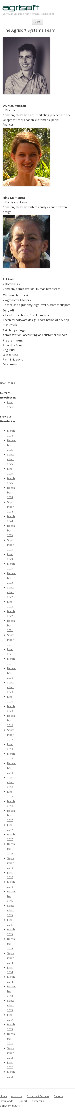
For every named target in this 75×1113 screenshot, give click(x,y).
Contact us (38, 1101)
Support (22, 1101)
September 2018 (10, 782)
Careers (58, 1096)
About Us (16, 1096)
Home (3, 1096)
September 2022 (10, 592)
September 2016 (10, 862)
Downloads (6, 1101)
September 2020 (10, 687)
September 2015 (10, 910)
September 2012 (10, 1052)
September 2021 (10, 639)
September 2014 (10, 957)
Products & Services (38, 1096)
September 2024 (10, 506)
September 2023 (10, 544)
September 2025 (10, 459)
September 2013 (10, 1005)
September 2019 (10, 734)
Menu (37, 21)
